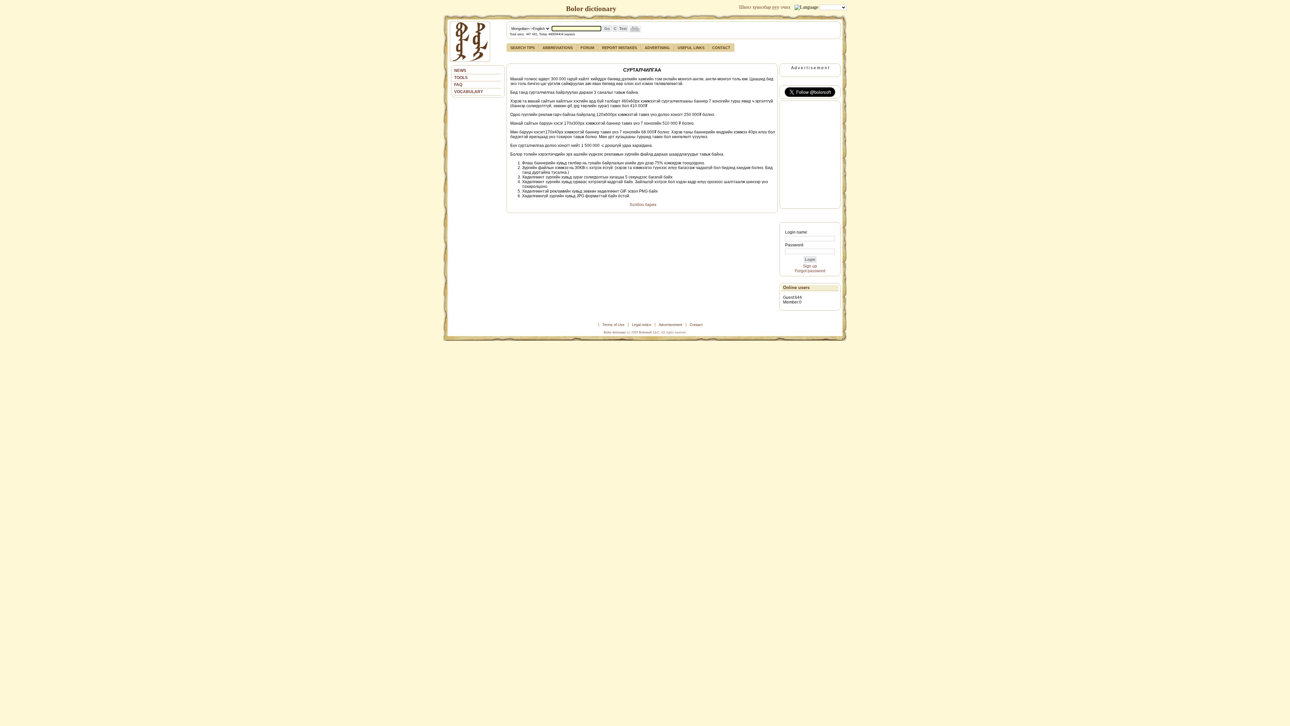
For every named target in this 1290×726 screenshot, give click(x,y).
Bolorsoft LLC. (649, 332)
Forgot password (810, 271)
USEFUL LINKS (691, 48)
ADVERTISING (657, 48)
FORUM (587, 48)
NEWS (460, 70)
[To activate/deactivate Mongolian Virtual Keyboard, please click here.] (635, 29)
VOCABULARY (468, 91)
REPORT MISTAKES (619, 48)
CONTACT (721, 48)
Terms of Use (613, 325)
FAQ (458, 84)
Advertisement (670, 325)
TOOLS (461, 77)
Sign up (810, 266)
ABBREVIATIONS (558, 48)
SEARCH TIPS (522, 48)
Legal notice (641, 325)
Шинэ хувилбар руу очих (764, 7)
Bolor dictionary (615, 332)
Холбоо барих (643, 204)
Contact (696, 325)
